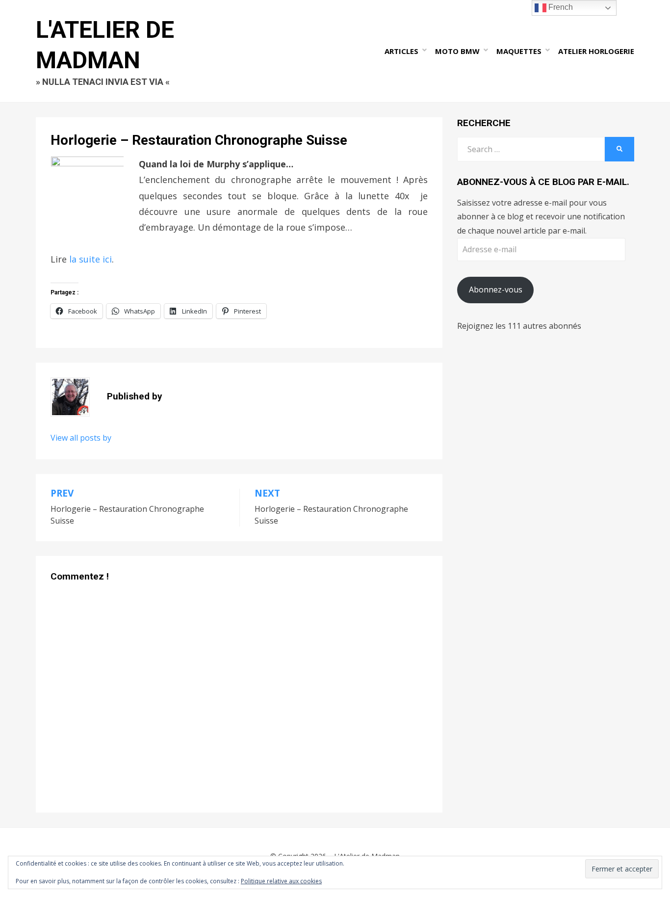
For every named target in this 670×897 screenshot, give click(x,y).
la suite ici (90, 259)
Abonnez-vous (495, 289)
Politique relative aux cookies (281, 881)
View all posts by (81, 437)
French (559, 7)
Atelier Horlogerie (596, 51)
